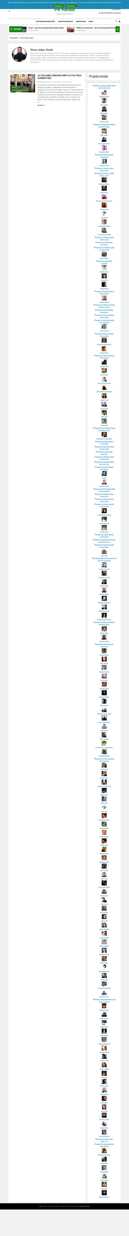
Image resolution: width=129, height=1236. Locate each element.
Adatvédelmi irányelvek (45, 21)
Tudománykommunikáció (20, 90)
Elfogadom (58, 6)
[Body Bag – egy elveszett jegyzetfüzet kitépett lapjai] (103, 30)
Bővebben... (71, 6)
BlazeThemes (84, 1206)
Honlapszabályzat (65, 21)
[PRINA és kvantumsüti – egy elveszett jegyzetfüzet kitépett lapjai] (43, 30)
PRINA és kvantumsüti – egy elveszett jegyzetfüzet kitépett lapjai (72, 28)
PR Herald (64, 9)
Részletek (41, 105)
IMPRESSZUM (81, 21)
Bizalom (14, 87)
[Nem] (126, 5)
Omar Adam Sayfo (45, 82)
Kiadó (91, 21)
